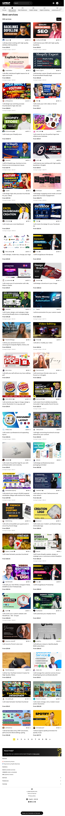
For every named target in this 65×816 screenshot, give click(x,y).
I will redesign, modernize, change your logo (16, 254)
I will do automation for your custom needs (47, 312)
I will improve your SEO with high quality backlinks (46, 44)
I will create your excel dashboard (13, 224)
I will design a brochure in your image (45, 283)
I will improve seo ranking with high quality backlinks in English (47, 164)
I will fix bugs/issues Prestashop (43, 585)
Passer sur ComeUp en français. (31, 813)
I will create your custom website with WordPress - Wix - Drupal (14, 614)
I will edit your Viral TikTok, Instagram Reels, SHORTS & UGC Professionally (16, 585)
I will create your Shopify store (12, 134)
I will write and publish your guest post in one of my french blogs (15, 525)
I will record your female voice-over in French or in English (45, 374)
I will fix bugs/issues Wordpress (43, 254)
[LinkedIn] (28, 802)
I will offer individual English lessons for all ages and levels (15, 74)
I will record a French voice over (12, 644)
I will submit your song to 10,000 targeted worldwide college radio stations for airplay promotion (16, 495)
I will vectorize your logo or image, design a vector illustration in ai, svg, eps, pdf (16, 403)
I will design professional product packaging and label (43, 464)
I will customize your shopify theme (44, 613)
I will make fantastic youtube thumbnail (15, 554)
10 (46, 739)
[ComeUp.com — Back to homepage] (6, 3)
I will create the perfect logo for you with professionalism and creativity (15, 464)
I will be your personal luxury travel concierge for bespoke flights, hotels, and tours (15, 344)
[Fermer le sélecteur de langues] (41, 813)
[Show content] (60, 778)
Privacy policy (32, 795)
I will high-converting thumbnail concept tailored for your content (46, 433)
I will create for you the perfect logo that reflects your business (46, 135)
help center (36, 754)
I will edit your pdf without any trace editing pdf (16, 374)
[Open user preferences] (60, 3)
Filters (59, 19)
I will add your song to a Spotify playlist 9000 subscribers (45, 645)
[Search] (30, 3)
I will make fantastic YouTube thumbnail (15, 702)
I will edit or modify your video (42, 343)
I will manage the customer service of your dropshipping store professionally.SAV (46, 674)
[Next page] (50, 739)
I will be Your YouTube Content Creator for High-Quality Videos (15, 674)
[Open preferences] (53, 3)
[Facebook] (35, 802)
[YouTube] (31, 802)
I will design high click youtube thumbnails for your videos (16, 194)
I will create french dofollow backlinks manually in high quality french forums (45, 403)
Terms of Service (32, 793)
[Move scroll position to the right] (60, 9)
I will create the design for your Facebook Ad (46, 225)
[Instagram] (33, 802)
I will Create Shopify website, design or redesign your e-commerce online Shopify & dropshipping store (47, 556)
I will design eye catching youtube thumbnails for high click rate (13, 105)
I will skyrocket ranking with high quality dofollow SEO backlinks (15, 44)
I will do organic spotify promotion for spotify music (45, 731)
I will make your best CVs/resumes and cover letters (45, 494)
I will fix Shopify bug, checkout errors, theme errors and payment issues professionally (14, 165)
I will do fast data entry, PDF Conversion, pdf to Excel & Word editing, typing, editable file (15, 732)
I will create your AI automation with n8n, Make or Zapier (15, 284)
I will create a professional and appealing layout (15, 433)
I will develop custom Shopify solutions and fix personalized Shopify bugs (47, 74)
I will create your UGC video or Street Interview (45, 105)
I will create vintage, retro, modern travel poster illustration (46, 703)
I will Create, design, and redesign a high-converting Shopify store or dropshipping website (15, 314)
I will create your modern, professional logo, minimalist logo (47, 525)
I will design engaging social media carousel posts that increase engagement (47, 194)
